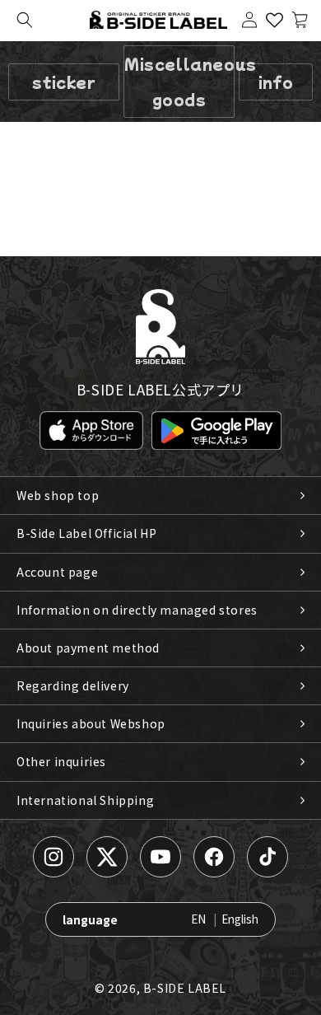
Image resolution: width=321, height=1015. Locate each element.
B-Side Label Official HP (86, 533)
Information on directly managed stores (137, 609)
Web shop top (57, 495)
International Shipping (85, 800)
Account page (57, 572)
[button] (24, 19)
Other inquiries (61, 761)
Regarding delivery (72, 685)
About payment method (88, 647)
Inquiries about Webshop (90, 723)
